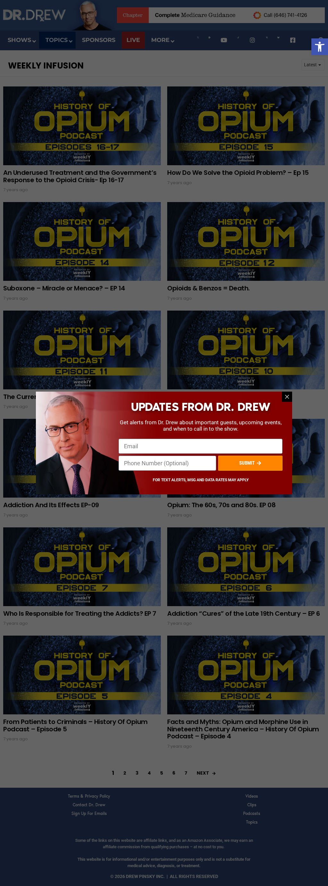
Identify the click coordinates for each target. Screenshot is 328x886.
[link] (319, 46)
